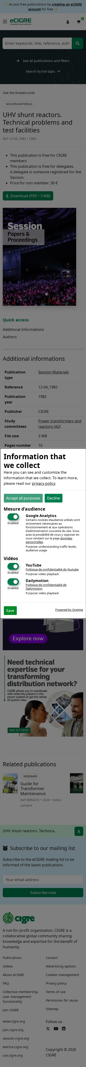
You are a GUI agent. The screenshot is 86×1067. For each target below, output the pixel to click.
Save (10, 610)
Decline (53, 498)
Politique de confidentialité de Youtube (52, 569)
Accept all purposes (23, 498)
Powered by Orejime (69, 610)
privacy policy (43, 483)
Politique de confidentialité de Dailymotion (46, 587)
